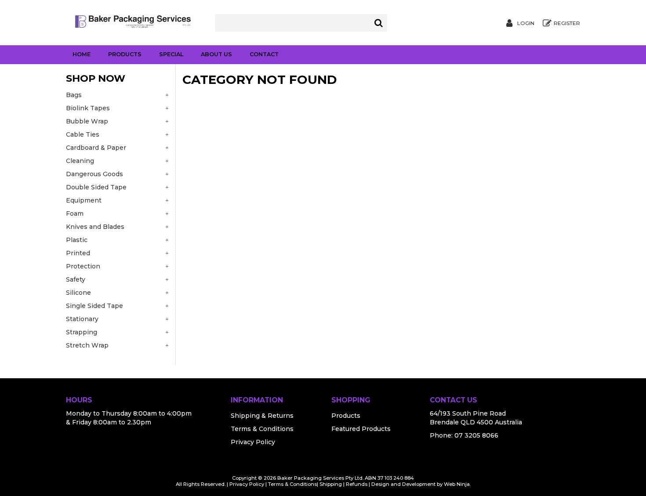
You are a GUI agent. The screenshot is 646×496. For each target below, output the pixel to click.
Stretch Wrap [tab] (87, 345)
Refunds (356, 484)
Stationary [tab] (82, 319)
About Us (216, 54)
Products (125, 54)
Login (525, 23)
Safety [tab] (75, 279)
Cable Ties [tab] (82, 134)
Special (171, 54)
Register (567, 23)
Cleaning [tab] (80, 161)
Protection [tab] (83, 266)
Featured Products (361, 429)
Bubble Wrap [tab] (87, 121)
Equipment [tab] (84, 200)
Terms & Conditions (262, 429)
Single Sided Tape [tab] (94, 306)
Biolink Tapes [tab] (88, 108)
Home (82, 54)
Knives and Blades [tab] (95, 227)
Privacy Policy (253, 442)
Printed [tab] (78, 253)
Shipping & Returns (262, 416)
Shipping (330, 484)
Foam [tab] (74, 213)
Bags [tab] (74, 95)
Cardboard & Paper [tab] (96, 148)
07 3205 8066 (476, 435)
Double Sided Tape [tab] (96, 187)
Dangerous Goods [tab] (94, 174)
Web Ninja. (457, 484)
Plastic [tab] (76, 240)
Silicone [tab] (78, 293)
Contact (264, 54)
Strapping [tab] (81, 332)
